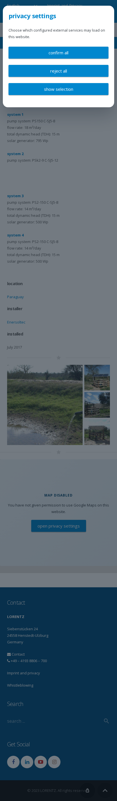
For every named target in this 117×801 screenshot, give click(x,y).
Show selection (58, 89)
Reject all (58, 71)
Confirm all (58, 52)
